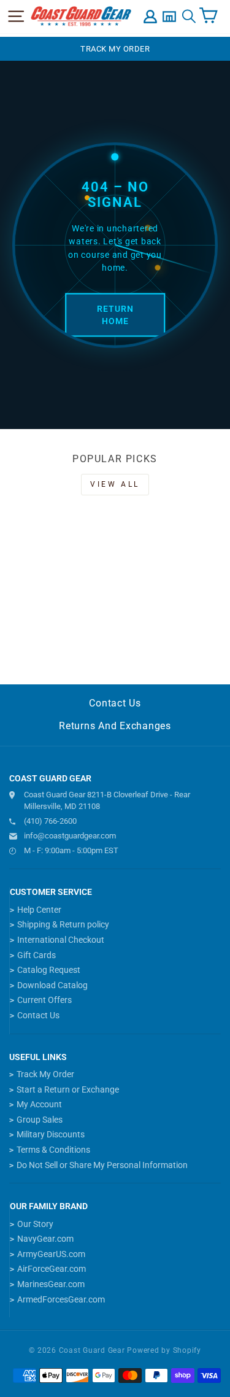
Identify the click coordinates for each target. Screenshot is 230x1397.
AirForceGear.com (51, 1269)
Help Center (39, 910)
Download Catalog (52, 985)
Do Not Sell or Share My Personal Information (102, 1165)
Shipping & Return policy (63, 924)
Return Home (115, 315)
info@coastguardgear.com (70, 835)
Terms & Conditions (53, 1150)
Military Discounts (51, 1134)
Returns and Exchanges (115, 726)
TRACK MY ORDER (115, 48)
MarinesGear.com (51, 1284)
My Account (39, 1104)
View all (115, 484)
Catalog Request (48, 970)
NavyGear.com (45, 1239)
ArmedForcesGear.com (61, 1299)
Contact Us (115, 703)
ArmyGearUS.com (51, 1254)
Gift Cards (36, 955)
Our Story (35, 1224)
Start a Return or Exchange (68, 1089)
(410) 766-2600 (50, 821)
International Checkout (60, 940)
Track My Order (45, 1074)
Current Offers (44, 1000)
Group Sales (40, 1119)
